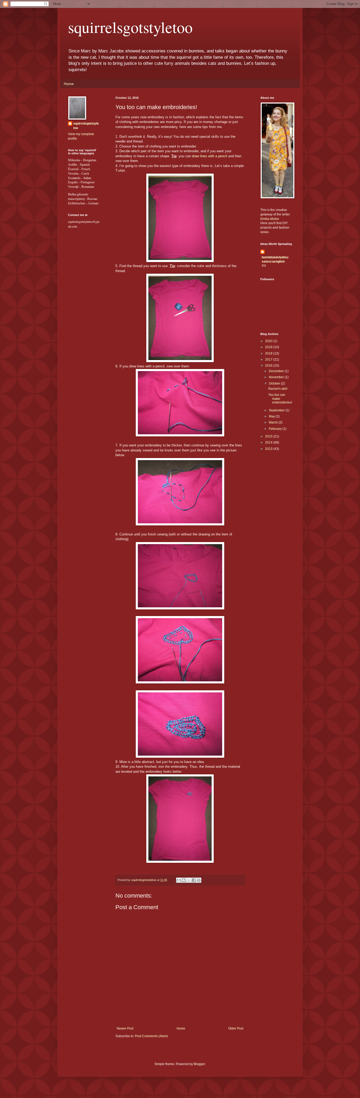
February (276, 429)
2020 (269, 341)
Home (69, 84)
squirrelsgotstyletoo (130, 26)
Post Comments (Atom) (151, 1036)
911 (264, 265)
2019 (269, 347)
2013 (269, 449)
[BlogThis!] (183, 880)
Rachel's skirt (277, 389)
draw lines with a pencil (209, 156)
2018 (269, 353)
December (277, 371)
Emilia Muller (269, 219)
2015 (269, 436)
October (275, 383)
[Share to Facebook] (193, 880)
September (277, 410)
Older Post (235, 1028)
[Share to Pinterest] (198, 880)
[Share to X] (188, 880)
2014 (269, 442)
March (274, 422)
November (277, 377)
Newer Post (125, 1028)
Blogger (199, 1064)
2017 (269, 359)
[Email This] (178, 880)
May (272, 416)
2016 (269, 365)
